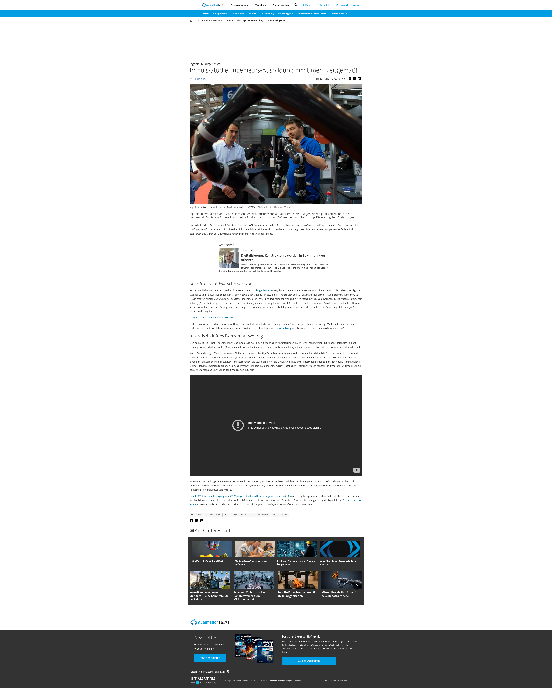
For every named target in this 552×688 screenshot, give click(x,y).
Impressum (247, 680)
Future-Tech (239, 13)
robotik (283, 515)
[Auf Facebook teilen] (350, 79)
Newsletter (326, 5)
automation (231, 515)
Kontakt (297, 680)
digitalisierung (213, 515)
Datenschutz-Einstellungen (280, 680)
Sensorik (253, 13)
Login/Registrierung (351, 4)
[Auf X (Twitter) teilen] (355, 79)
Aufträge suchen (281, 4)
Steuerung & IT (285, 13)
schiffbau (196, 515)
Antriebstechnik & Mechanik (312, 13)
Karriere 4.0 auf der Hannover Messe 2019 (212, 317)
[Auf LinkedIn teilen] (360, 79)
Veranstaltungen (239, 4)
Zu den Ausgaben (309, 661)
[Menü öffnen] (195, 5)
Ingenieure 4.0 (265, 290)
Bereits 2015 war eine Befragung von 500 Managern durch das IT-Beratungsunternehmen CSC (240, 496)
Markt (206, 13)
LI (234, 671)
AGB (227, 680)
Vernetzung (268, 13)
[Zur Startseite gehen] (213, 5)
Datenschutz (235, 680)
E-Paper (307, 5)
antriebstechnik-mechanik (254, 515)
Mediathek (260, 4)
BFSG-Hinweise (260, 680)
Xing (229, 671)
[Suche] (296, 5)
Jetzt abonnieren (210, 658)
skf (273, 515)
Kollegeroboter (220, 13)
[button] (195, 586)
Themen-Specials (338, 13)
